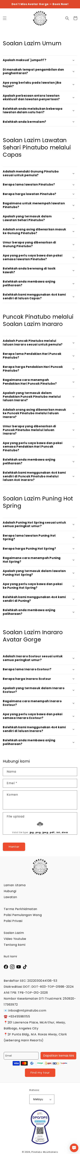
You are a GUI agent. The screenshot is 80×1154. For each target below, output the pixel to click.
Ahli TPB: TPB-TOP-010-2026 (26, 992)
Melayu (38, 1099)
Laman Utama (15, 885)
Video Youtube (15, 939)
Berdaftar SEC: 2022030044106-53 (30, 981)
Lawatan (10, 897)
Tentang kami (14, 945)
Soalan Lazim (14, 933)
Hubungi (10, 891)
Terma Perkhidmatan (20, 909)
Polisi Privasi (13, 921)
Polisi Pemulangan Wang (23, 915)
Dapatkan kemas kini (58, 1055)
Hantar (14, 847)
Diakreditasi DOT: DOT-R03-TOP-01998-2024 (39, 987)
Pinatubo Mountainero (44, 1152)
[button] (5, 18)
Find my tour (40, 1072)
